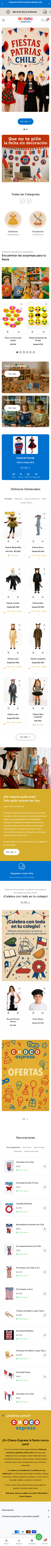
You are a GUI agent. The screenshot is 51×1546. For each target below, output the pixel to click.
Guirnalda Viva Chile (25, 1162)
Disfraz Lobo (13, 714)
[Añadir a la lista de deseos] (21, 304)
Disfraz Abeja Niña (13, 547)
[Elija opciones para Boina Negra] (33, 1013)
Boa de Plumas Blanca (13, 1020)
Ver (24, 1119)
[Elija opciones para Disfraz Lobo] (8, 708)
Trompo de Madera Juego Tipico (30, 1311)
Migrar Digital (33, 1534)
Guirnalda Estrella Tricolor (27, 1183)
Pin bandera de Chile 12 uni (27, 1268)
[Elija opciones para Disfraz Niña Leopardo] (33, 708)
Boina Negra (38, 1019)
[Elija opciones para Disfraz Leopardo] (33, 652)
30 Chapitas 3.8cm (24, 1289)
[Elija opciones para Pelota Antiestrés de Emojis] (32, 331)
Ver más (24, 121)
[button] (48, 3)
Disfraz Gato (38, 603)
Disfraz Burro (38, 547)
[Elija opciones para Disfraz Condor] (8, 597)
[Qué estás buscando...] (43, 20)
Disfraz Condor (13, 603)
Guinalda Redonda (24, 1204)
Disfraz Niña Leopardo (38, 715)
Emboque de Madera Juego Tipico (31, 1350)
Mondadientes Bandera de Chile (30, 1224)
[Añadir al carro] (8, 284)
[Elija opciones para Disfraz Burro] (33, 541)
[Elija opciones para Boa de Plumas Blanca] (8, 1013)
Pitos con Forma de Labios (13, 339)
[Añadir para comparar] (21, 308)
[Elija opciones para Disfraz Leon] (8, 652)
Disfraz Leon (13, 659)
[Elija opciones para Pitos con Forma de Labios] (7, 331)
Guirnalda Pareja (23, 1372)
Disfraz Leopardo (38, 659)
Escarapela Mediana (24, 1331)
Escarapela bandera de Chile (28, 1246)
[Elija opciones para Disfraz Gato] (33, 597)
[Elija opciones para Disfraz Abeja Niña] (8, 541)
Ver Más (24, 737)
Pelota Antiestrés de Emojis (38, 339)
